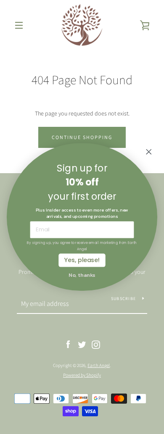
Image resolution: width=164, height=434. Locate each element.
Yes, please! (82, 260)
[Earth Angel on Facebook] (68, 344)
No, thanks (82, 275)
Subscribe (123, 298)
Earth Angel (98, 365)
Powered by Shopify (82, 375)
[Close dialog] (149, 152)
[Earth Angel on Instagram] (96, 344)
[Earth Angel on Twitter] (82, 344)
